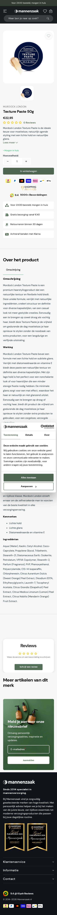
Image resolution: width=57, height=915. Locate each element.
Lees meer (9, 142)
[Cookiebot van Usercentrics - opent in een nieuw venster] (41, 427)
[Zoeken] (49, 18)
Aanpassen (27, 486)
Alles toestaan (28, 477)
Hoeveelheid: (11, 155)
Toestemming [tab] (10, 435)
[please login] (48, 36)
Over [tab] (46, 435)
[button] (5, 11)
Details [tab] (29, 435)
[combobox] (28, 18)
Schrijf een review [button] (29, 667)
